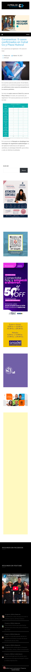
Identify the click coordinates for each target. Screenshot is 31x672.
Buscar (6, 166)
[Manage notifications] (4, 667)
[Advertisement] (15, 473)
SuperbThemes (15, 669)
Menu (27, 34)
